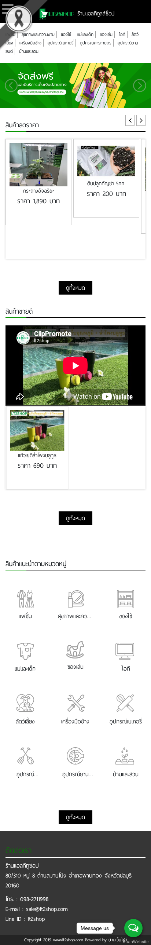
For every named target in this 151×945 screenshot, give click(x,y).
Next (141, 120)
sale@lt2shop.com (47, 909)
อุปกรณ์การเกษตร (95, 43)
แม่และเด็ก (85, 34)
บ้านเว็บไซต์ (117, 940)
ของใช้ (66, 34)
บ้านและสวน (28, 51)
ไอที (122, 34)
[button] (11, 85)
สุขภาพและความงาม (38, 34)
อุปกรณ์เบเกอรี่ (61, 43)
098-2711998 (34, 899)
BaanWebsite (134, 942)
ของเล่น (106, 34)
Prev (130, 120)
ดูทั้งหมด (75, 288)
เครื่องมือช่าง (30, 43)
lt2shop (36, 919)
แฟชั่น (10, 34)
